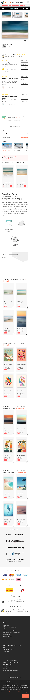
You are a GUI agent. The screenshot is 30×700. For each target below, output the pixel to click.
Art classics (6, 666)
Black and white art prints (11, 662)
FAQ (4, 629)
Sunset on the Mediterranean (21, 328)
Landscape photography (10, 670)
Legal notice (6, 634)
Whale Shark (8, 519)
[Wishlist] (23, 8)
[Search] (6, 8)
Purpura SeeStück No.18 (21, 519)
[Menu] (3, 8)
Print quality (6, 137)
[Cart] (27, 8)
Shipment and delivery (10, 627)
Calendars (6, 651)
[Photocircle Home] (14, 8)
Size (3, 130)
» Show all (20, 408)
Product (4, 141)
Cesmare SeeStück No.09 (8, 429)
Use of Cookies (7, 636)
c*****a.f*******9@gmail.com (11, 69)
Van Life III (20, 493)
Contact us (6, 625)
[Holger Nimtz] (4, 45)
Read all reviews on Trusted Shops (13, 56)
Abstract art (6, 668)
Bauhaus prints (7, 664)
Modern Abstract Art (8, 455)
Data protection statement (11, 633)
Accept (25, 695)
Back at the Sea (8, 302)
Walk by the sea (21, 302)
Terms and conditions (9, 631)
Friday (6, 328)
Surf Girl (6, 493)
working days (9, 157)
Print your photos (8, 649)
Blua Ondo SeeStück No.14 (21, 429)
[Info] (3, 144)
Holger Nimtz (10, 46)
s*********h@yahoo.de (10, 104)
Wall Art (5, 647)
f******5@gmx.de (9, 87)
